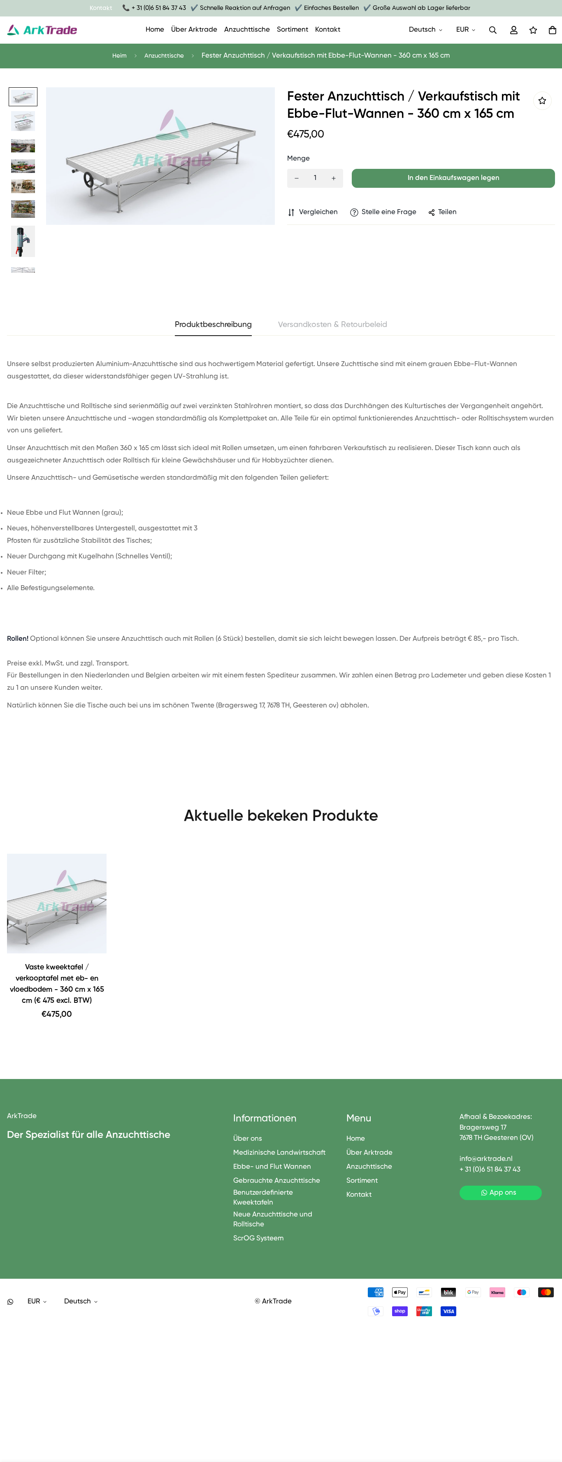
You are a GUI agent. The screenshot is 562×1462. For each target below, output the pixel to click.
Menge (298, 158)
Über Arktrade (194, 29)
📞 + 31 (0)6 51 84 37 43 (154, 8)
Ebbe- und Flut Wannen (272, 1166)
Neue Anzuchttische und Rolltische (272, 1219)
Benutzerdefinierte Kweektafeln (263, 1197)
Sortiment (292, 29)
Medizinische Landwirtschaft (279, 1152)
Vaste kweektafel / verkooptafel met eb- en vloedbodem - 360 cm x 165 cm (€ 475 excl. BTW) (57, 984)
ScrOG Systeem (258, 1238)
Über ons (247, 1138)
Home (155, 29)
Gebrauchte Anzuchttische (276, 1180)
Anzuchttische (247, 29)
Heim (119, 56)
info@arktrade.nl (486, 1159)
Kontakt (327, 29)
